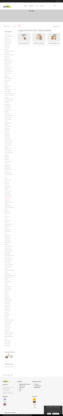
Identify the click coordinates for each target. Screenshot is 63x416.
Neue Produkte (7, 220)
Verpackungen (7, 323)
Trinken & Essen (7, 310)
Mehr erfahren (56, 413)
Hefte (5, 163)
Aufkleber (6, 49)
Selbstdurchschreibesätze (9, 275)
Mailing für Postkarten (9, 207)
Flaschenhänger (7, 119)
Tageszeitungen (7, 288)
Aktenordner (7, 38)
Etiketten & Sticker (8, 110)
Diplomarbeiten (7, 89)
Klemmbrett (7, 185)
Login (60, 1)
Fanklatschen (7, 113)
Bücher (6, 84)
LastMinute (6, 200)
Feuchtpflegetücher (8, 115)
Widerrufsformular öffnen (10, 412)
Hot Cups (6, 170)
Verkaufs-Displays (8, 321)
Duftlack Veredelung (8, 95)
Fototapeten (7, 130)
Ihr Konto (36, 384)
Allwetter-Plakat (7, 40)
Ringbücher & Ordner (8, 259)
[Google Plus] (6, 375)
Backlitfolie (6, 52)
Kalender (6, 178)
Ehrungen (6, 97)
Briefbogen (6, 76)
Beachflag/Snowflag (8, 54)
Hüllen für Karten (8, 172)
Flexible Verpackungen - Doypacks (7, 122)
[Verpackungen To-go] (53, 37)
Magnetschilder (7, 205)
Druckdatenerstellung (9, 93)
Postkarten (6, 244)
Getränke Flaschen (8, 141)
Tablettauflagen (7, 286)
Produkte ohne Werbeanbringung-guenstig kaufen (8, 250)
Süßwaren (6, 283)
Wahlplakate (7, 329)
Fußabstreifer (7, 137)
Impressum (21, 387)
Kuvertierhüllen (7, 194)
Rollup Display (7, 262)
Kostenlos (6, 189)
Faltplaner (6, 111)
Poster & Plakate (7, 242)
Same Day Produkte (8, 264)
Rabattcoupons (7, 257)
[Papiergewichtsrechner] (9, 356)
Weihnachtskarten (8, 334)
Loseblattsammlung (8, 202)
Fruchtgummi (7, 135)
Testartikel (6, 294)
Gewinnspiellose (7, 145)
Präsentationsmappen (9, 255)
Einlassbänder (7, 104)
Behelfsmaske (7, 63)
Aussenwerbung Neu (8, 51)
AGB (20, 389)
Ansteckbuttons (7, 43)
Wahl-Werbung (7, 327)
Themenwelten (7, 301)
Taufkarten (6, 292)
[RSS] (12, 375)
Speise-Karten (7, 277)
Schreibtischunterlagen (9, 270)
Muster (5, 218)
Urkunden (6, 318)
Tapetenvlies (7, 290)
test (20, 390)
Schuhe (6, 272)
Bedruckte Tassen (8, 62)
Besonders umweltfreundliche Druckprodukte (8, 67)
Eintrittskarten (7, 108)
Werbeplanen (7, 340)
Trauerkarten (7, 307)
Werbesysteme (7, 342)
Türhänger (6, 312)
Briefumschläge (7, 78)
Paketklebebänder (8, 224)
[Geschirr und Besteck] (39, 37)
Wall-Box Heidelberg (8, 332)
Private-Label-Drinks (8, 246)
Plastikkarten (7, 237)
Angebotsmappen (8, 41)
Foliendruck (6, 128)
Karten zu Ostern (8, 179)
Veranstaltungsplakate (9, 319)
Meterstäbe (6, 211)
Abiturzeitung (7, 34)
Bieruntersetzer (7, 73)
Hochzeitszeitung (8, 168)
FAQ (37, 6)
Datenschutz (22, 385)
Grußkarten (6, 146)
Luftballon (6, 203)
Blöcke (5, 75)
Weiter (49, 413)
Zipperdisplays (7, 345)
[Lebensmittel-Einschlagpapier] (24, 37)
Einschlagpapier (7, 106)
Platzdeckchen (7, 240)
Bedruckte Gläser (8, 60)
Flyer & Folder (7, 126)
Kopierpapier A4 (7, 187)
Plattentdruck (7, 238)
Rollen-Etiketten (7, 261)
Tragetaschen (7, 303)
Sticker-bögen (7, 281)
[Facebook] (3, 375)
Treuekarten (7, 308)
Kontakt (42, 6)
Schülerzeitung (7, 273)
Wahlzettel (6, 331)
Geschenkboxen (7, 139)
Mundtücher (7, 216)
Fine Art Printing (7, 117)
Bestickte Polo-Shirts (8, 71)
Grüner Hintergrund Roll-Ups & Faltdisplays (8, 154)
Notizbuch (6, 222)
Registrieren (57, 1)
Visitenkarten (7, 325)
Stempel (6, 279)
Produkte (31, 6)
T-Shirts (6, 284)
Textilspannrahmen (8, 299)
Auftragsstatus (37, 385)
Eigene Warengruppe (8, 98)
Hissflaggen (6, 165)
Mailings (6, 209)
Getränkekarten (7, 143)
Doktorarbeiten (7, 91)
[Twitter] (9, 375)
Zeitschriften (7, 343)
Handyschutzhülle (8, 161)
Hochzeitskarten (7, 167)
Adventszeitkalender (8, 36)
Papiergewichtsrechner (24, 384)
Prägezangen (7, 253)
